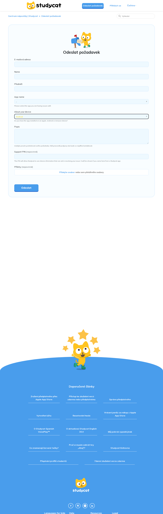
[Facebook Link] (70, 505)
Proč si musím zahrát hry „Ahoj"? (81, 446)
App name (19, 97)
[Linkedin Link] (92, 505)
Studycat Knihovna (120, 448)
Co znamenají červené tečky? (44, 448)
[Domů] (43, 5)
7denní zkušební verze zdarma (109, 461)
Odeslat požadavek (93, 5)
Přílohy (23, 167)
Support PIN (26, 151)
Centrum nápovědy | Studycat (23, 16)
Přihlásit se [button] (115, 5)
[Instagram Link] (77, 505)
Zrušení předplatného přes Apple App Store (44, 398)
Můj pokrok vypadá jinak (120, 431)
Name (17, 72)
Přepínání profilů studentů (53, 461)
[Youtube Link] (85, 505)
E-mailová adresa (22, 59)
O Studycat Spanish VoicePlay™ (44, 430)
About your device (22, 111)
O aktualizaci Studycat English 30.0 (81, 430)
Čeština (131, 5)
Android (19, 117)
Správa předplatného (120, 399)
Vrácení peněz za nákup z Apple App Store (120, 414)
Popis (17, 126)
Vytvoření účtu (44, 415)
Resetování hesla (81, 415)
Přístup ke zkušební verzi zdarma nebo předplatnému (81, 398)
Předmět (18, 84)
